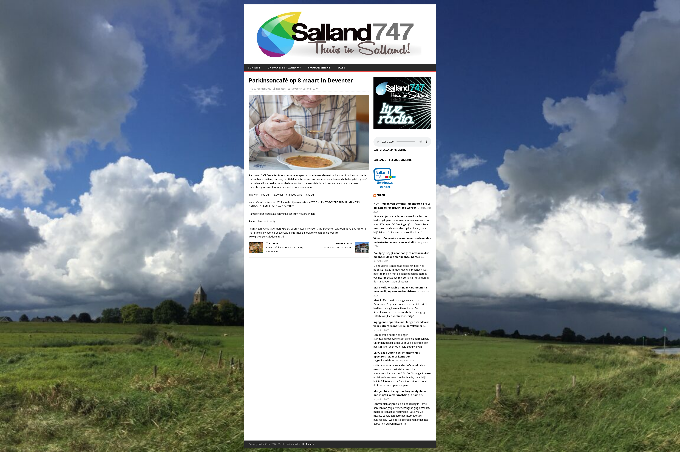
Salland (307, 88)
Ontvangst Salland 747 (284, 67)
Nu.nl (381, 195)
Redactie (281, 88)
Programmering (319, 67)
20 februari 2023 (262, 88)
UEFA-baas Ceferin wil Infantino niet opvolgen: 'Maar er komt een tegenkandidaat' (396, 356)
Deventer (296, 88)
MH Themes (308, 444)
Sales (341, 67)
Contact (254, 67)
